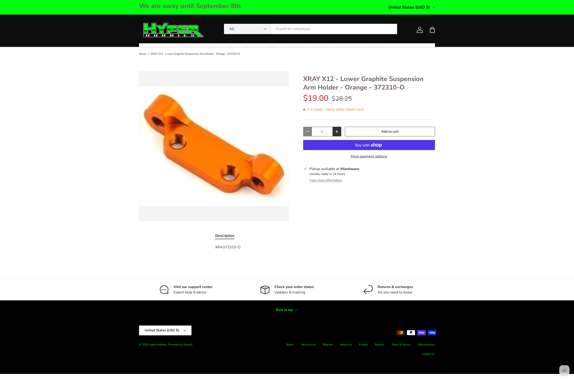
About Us (346, 344)
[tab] (224, 236)
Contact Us (428, 354)
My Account (308, 344)
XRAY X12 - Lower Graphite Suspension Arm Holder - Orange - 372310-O (195, 53)
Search (290, 344)
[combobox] (310, 29)
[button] (432, 30)
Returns (379, 344)
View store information (325, 180)
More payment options (369, 156)
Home (142, 53)
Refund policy (426, 344)
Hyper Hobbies (158, 344)
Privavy (363, 344)
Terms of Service (401, 344)
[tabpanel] (287, 247)
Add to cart (390, 131)
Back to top (285, 310)
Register (328, 344)
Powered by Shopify (180, 344)
